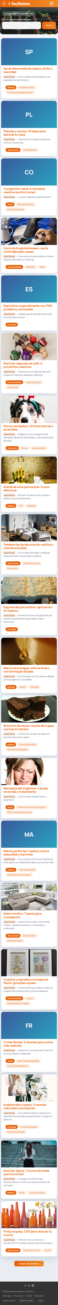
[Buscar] (51, 3)
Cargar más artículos (29, 1263)
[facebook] (25, 1285)
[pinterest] (33, 1285)
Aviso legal (7, 1296)
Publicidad (39, 1296)
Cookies (28, 1296)
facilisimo (20, 3)
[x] (29, 1285)
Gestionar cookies (26, 1301)
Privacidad (18, 1296)
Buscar (49, 25)
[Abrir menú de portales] (4, 3)
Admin (41, 1301)
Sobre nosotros (9, 1301)
